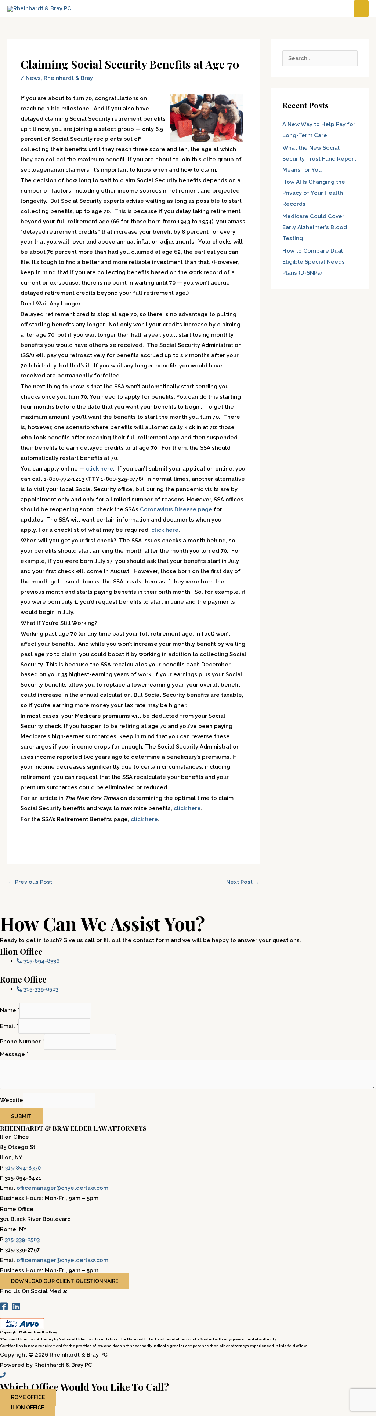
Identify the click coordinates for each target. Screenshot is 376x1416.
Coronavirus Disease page (176, 509)
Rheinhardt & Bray (68, 78)
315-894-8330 (23, 1167)
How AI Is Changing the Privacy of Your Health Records (313, 193)
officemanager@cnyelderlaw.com (62, 1188)
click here (99, 468)
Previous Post (30, 882)
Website (11, 1100)
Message (14, 1054)
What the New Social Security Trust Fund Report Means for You (319, 158)
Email (9, 1026)
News (33, 78)
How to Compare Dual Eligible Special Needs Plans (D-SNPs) (313, 262)
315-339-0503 (22, 1239)
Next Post (243, 882)
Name (9, 1010)
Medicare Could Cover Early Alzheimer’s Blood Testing (314, 227)
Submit (21, 1116)
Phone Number (22, 1041)
